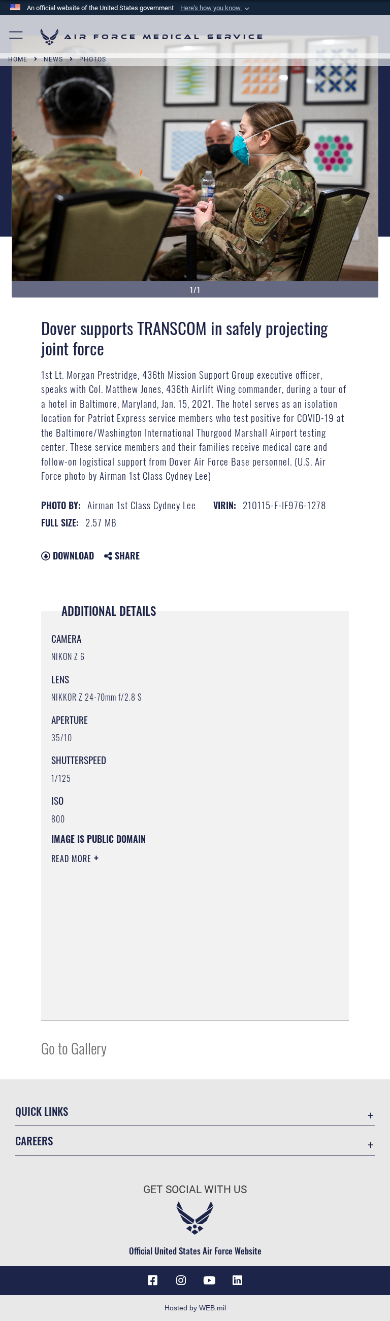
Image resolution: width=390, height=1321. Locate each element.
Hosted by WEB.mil (195, 1308)
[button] (215, 8)
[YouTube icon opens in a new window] (209, 1280)
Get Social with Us (195, 1189)
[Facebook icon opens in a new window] (152, 1280)
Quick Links (41, 1111)
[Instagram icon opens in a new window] (180, 1280)
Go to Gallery (74, 1048)
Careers (34, 1140)
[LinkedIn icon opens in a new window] (237, 1280)
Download (72, 555)
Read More (72, 858)
